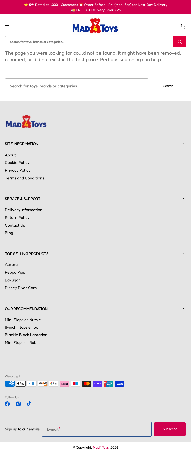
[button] (6, 26)
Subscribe (170, 429)
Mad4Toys (101, 447)
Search (168, 86)
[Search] (179, 41)
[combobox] (95, 41)
